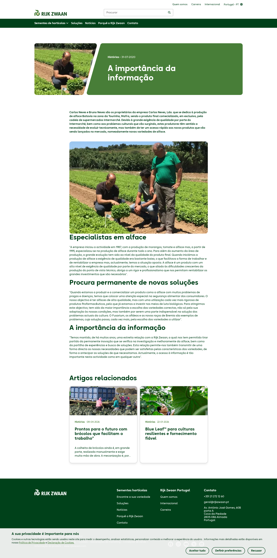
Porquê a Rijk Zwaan (130, 516)
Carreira (165, 510)
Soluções (122, 503)
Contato (122, 523)
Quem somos (168, 497)
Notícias (122, 510)
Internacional (169, 503)
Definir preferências (228, 550)
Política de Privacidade (32, 543)
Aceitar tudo (197, 550)
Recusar (256, 550)
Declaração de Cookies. (61, 543)
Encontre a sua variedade (133, 497)
